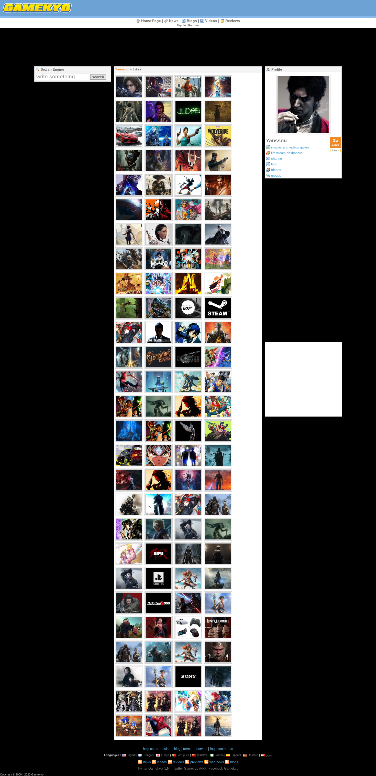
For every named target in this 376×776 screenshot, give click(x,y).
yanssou (122, 69)
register (194, 25)
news (174, 21)
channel (277, 159)
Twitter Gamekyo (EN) (154, 768)
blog (274, 164)
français (148, 755)
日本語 (165, 755)
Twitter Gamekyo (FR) (189, 768)
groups (276, 175)
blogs (192, 21)
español (236, 755)
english (131, 755)
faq (212, 749)
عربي (269, 755)
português (182, 755)
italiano (219, 755)
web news (216, 762)
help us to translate (157, 749)
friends (276, 170)
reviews (232, 21)
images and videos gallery (290, 147)
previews (196, 762)
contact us (225, 749)
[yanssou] (303, 133)
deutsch (253, 755)
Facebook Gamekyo (223, 768)
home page (151, 21)
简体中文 (202, 755)
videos (211, 21)
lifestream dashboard (286, 153)
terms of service (195, 749)
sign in (181, 25)
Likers (335, 150)
